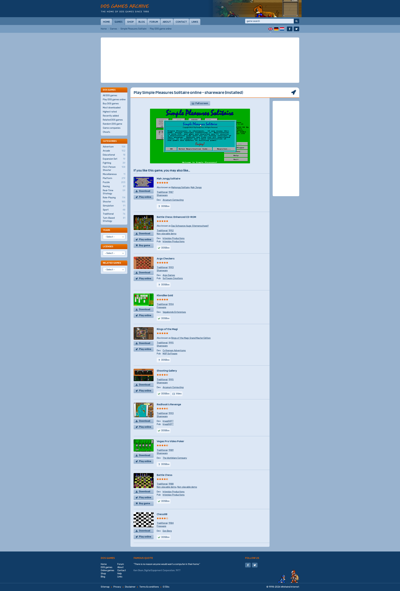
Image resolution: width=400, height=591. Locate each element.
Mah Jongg (196, 187)
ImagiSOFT (168, 421)
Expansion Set (114, 159)
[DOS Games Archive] (125, 8)
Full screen (201, 103)
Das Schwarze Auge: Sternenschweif (190, 226)
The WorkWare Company (175, 458)
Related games (112, 262)
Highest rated (110, 111)
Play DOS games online (114, 99)
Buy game (144, 245)
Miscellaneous (114, 174)
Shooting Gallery (167, 370)
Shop (130, 21)
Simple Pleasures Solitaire (133, 28)
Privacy (117, 587)
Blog (141, 21)
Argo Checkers (166, 258)
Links (195, 21)
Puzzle (114, 182)
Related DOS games (113, 120)
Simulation (114, 205)
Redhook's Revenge (169, 404)
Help (119, 573)
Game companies (111, 128)
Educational (114, 155)
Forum (154, 21)
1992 (171, 230)
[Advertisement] (200, 60)
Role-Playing (114, 197)
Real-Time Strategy (114, 192)
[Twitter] (296, 29)
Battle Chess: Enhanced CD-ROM (176, 217)
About (167, 21)
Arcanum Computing (173, 200)
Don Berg (167, 531)
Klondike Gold (165, 295)
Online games (107, 570)
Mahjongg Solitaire (180, 187)
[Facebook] (289, 29)
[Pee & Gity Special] (255, 8)
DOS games (108, 557)
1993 (171, 267)
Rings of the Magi (167, 329)
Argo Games (169, 275)
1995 (171, 342)
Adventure (114, 146)
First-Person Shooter (114, 168)
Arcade (114, 150)
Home (106, 21)
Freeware (161, 307)
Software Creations (173, 278)
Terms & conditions (149, 587)
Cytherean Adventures (174, 350)
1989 (171, 450)
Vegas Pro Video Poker (170, 441)
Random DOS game (112, 124)
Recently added (111, 115)
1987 (170, 192)
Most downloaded (111, 107)
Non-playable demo (166, 233)
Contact (181, 21)
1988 (171, 484)
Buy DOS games (111, 103)
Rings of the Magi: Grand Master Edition (191, 338)
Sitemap (105, 587)
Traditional (162, 192)
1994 (171, 304)
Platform (114, 178)
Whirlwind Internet (290, 587)
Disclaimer (130, 587)
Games (118, 21)
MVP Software (170, 353)
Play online (145, 197)
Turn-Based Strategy (114, 219)
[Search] (296, 21)
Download (144, 191)
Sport (114, 210)
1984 (171, 523)
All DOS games (110, 95)
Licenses (108, 246)
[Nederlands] (282, 28)
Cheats (106, 132)
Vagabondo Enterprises (174, 312)
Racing (114, 186)
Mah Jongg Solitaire (168, 178)
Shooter (114, 201)
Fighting (114, 163)
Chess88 (162, 514)
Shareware (162, 195)
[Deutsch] (276, 28)
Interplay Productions (174, 238)
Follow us (252, 557)
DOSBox (165, 393)
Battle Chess (164, 475)
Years (106, 229)
